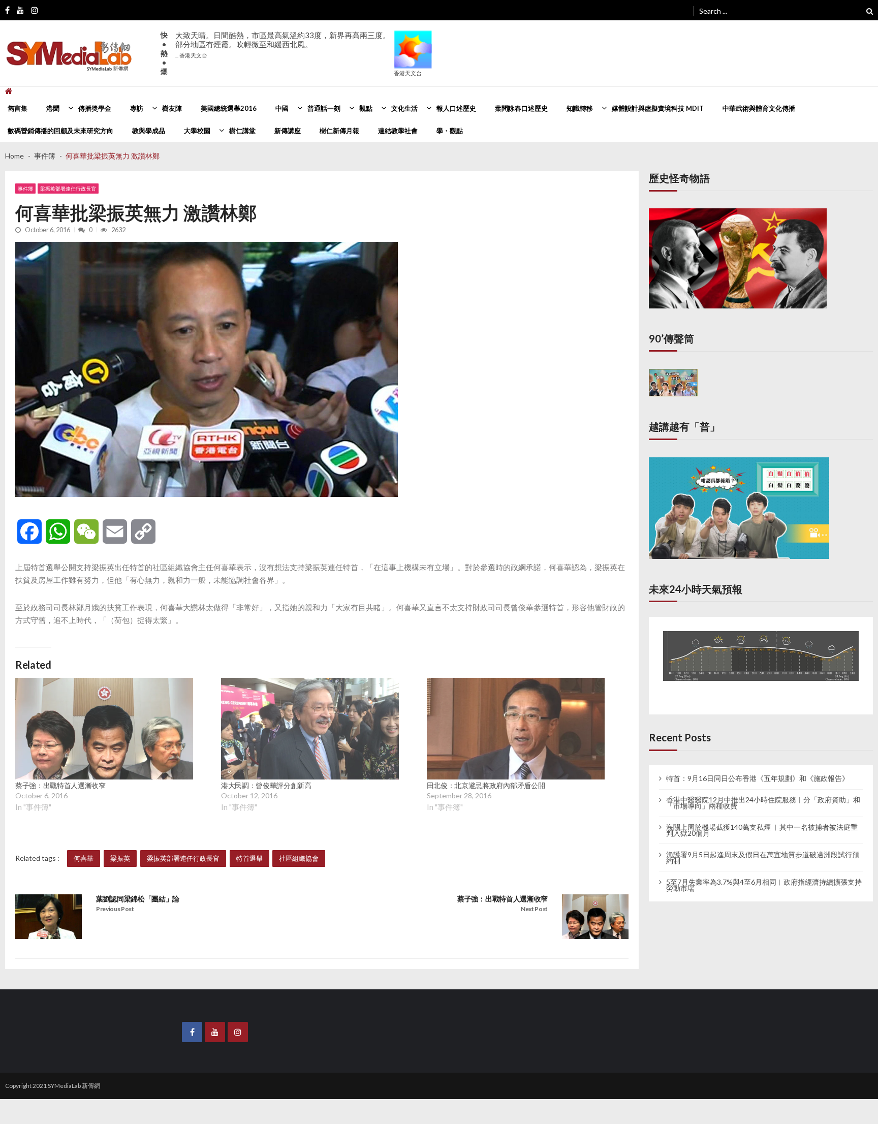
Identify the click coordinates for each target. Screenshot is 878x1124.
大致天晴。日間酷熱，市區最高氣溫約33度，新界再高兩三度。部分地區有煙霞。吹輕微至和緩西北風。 (282, 44)
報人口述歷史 (456, 108)
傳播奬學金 (94, 108)
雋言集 (17, 108)
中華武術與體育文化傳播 (759, 108)
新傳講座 (287, 131)
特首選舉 (249, 858)
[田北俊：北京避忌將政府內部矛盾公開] (516, 728)
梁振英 (120, 858)
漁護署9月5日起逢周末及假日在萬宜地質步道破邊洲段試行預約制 (762, 848)
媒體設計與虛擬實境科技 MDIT (658, 108)
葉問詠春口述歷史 (521, 108)
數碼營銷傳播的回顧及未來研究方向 (60, 131)
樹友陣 (172, 108)
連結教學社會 (398, 131)
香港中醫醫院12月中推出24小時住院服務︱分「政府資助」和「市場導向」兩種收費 (763, 793)
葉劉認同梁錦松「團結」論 (137, 898)
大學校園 (197, 131)
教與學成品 (148, 131)
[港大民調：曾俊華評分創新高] (310, 728)
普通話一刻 (323, 108)
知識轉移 (580, 108)
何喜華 (83, 858)
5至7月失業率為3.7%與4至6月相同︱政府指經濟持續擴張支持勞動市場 (764, 875)
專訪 (136, 108)
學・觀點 (449, 131)
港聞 (52, 108)
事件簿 (25, 188)
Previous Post (115, 909)
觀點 (365, 108)
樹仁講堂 (242, 131)
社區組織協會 (299, 858)
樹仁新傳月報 (339, 131)
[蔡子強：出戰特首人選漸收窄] (104, 728)
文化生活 (404, 108)
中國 (282, 108)
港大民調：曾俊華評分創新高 (266, 785)
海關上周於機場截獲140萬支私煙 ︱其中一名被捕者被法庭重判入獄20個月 (762, 821)
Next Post (534, 909)
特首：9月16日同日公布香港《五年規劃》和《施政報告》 (757, 769)
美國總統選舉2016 (229, 108)
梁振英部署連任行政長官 (68, 188)
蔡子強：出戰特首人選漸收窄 (60, 785)
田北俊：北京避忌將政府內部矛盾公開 (486, 785)
